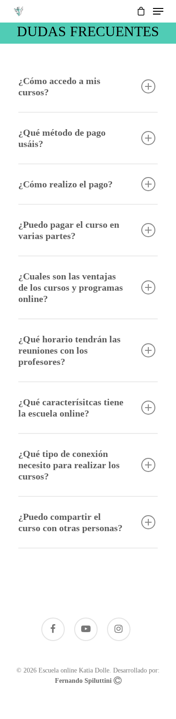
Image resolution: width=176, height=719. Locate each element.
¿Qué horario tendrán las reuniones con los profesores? (69, 350)
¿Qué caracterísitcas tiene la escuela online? (70, 407)
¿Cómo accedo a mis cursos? (59, 86)
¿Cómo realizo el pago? (65, 184)
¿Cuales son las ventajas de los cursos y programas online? (70, 287)
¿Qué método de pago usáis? (62, 138)
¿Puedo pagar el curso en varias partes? (68, 230)
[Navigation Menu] (158, 11)
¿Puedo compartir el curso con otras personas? (70, 522)
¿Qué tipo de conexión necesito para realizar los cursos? (69, 464)
